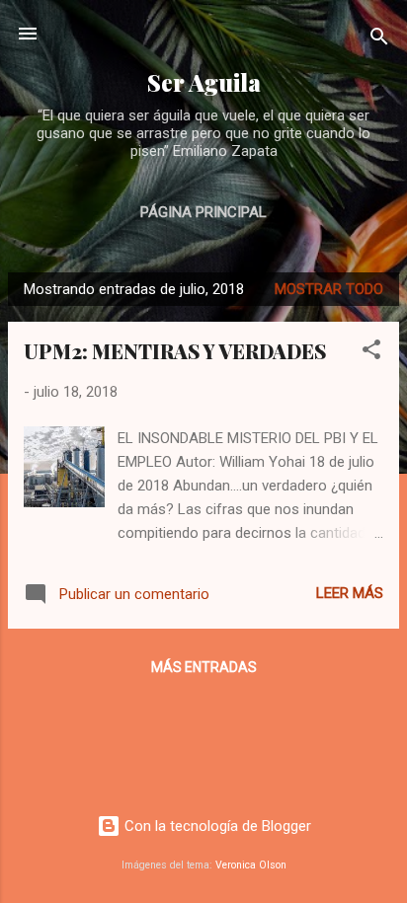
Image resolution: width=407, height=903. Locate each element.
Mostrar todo (329, 289)
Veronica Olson (250, 865)
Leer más (349, 593)
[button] (371, 353)
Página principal (203, 212)
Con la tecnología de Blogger (216, 826)
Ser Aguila (204, 82)
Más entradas (204, 667)
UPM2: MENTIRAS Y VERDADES (175, 351)
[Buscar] (379, 40)
